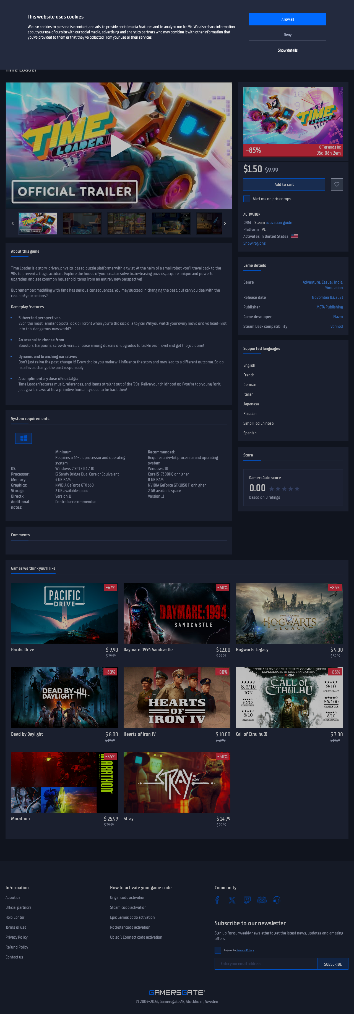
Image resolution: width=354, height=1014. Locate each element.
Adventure (311, 282)
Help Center (15, 917)
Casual (327, 282)
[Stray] (177, 782)
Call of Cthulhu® (251, 734)
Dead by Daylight (27, 734)
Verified (336, 326)
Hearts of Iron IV (140, 734)
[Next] (225, 223)
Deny (288, 35)
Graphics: (19, 485)
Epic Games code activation (132, 917)
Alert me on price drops (272, 199)
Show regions (254, 243)
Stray (129, 818)
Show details (288, 50)
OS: (13, 468)
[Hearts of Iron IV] (177, 697)
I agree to (239, 950)
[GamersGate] (177, 996)
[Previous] (12, 223)
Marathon (20, 818)
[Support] (276, 899)
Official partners (19, 907)
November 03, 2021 (327, 297)
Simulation (334, 288)
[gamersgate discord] (261, 900)
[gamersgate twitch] (247, 899)
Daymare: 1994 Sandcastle (148, 649)
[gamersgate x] (232, 899)
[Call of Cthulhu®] (289, 697)
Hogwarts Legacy (252, 649)
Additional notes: (20, 504)
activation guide (279, 222)
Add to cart (284, 184)
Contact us (14, 957)
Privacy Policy (17, 937)
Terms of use (16, 927)
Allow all (288, 19)
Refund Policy (17, 947)
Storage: (18, 490)
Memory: (18, 479)
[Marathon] (64, 782)
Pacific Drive (22, 649)
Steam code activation (128, 907)
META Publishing (329, 307)
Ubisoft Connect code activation (136, 937)
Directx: (17, 496)
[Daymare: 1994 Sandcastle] (177, 613)
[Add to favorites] (337, 184)
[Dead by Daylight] (64, 697)
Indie (338, 282)
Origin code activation (127, 897)
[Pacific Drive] (64, 613)
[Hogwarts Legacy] (289, 613)
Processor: (20, 474)
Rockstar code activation (130, 927)
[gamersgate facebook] (217, 899)
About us (13, 897)
